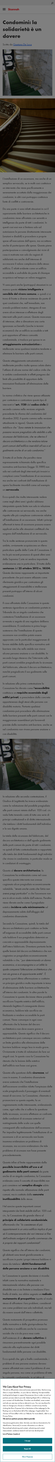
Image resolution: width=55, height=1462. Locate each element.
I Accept (27, 1441)
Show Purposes (27, 1457)
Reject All (27, 1449)
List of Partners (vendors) (11, 1434)
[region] (27, 1420)
